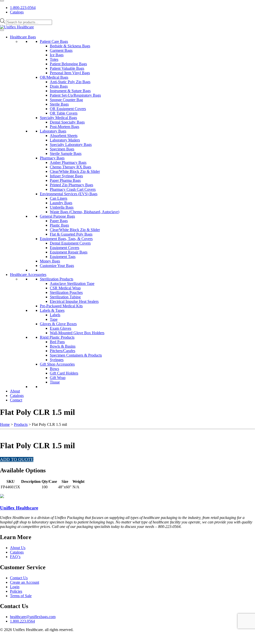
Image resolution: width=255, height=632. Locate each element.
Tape (54, 319)
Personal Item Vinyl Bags (70, 73)
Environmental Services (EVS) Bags (68, 194)
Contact (16, 400)
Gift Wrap (57, 378)
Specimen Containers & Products (76, 355)
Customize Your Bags (57, 265)
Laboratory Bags (53, 131)
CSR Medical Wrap (65, 288)
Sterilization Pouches (66, 292)
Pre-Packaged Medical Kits (61, 306)
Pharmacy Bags (52, 158)
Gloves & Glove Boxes (58, 324)
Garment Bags (61, 50)
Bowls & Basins (62, 346)
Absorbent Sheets (63, 135)
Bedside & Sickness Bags (70, 46)
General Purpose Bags (57, 216)
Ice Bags (57, 55)
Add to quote (16, 459)
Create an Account (24, 582)
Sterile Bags (59, 104)
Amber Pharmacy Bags (68, 162)
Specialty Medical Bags (58, 118)
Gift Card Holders (64, 373)
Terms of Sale (21, 596)
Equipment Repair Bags (68, 252)
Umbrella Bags (61, 207)
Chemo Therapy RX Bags (70, 167)
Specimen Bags (62, 149)
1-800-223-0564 (23, 7)
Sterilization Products (56, 279)
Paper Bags (59, 221)
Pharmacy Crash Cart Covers (73, 189)
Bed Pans (57, 342)
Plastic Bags (59, 225)
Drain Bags (59, 86)
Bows (54, 369)
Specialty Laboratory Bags (71, 144)
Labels (55, 315)
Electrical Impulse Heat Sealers (74, 301)
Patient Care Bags (54, 41)
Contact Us (19, 578)
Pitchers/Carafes (62, 351)
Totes (54, 59)
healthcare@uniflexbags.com (33, 617)
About (15, 391)
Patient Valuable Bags (67, 68)
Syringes (57, 360)
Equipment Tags (62, 256)
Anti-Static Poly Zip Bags (70, 82)
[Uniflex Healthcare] (17, 27)
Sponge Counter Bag (66, 100)
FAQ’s (15, 557)
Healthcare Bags (23, 37)
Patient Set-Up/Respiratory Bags (75, 95)
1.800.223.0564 (22, 621)
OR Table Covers (63, 113)
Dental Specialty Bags (67, 122)
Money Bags (50, 261)
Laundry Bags (61, 203)
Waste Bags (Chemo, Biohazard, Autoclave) (84, 212)
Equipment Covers (64, 248)
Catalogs (17, 12)
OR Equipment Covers (68, 109)
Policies (16, 591)
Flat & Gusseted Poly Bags (71, 234)
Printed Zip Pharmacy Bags (71, 185)
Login (14, 587)
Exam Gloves (60, 328)
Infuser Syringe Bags (66, 176)
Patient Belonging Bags (68, 64)
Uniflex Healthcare (19, 507)
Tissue (55, 382)
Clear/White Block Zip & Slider (75, 171)
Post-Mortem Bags (64, 127)
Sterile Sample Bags (65, 153)
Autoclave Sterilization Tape (72, 283)
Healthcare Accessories (28, 274)
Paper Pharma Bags (65, 180)
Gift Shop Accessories (57, 364)
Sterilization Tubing (65, 297)
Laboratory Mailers (65, 140)
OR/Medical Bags (54, 77)
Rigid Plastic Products (57, 337)
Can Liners (58, 198)
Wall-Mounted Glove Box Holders (77, 333)
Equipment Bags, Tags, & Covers (66, 239)
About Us (17, 548)
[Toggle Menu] (2, 0)
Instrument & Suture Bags (70, 91)
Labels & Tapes (52, 310)
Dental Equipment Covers (70, 243)
